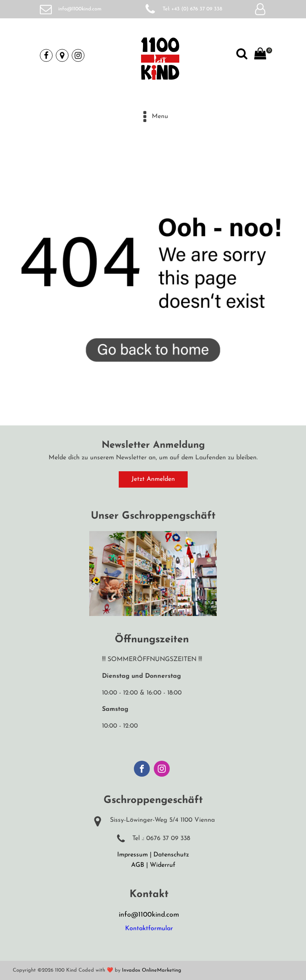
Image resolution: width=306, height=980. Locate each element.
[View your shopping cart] (260, 55)
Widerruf (162, 865)
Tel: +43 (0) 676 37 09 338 (192, 9)
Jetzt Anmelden (153, 479)
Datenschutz (171, 855)
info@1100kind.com (80, 9)
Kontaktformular (149, 928)
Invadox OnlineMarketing (151, 970)
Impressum (132, 855)
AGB (137, 865)
